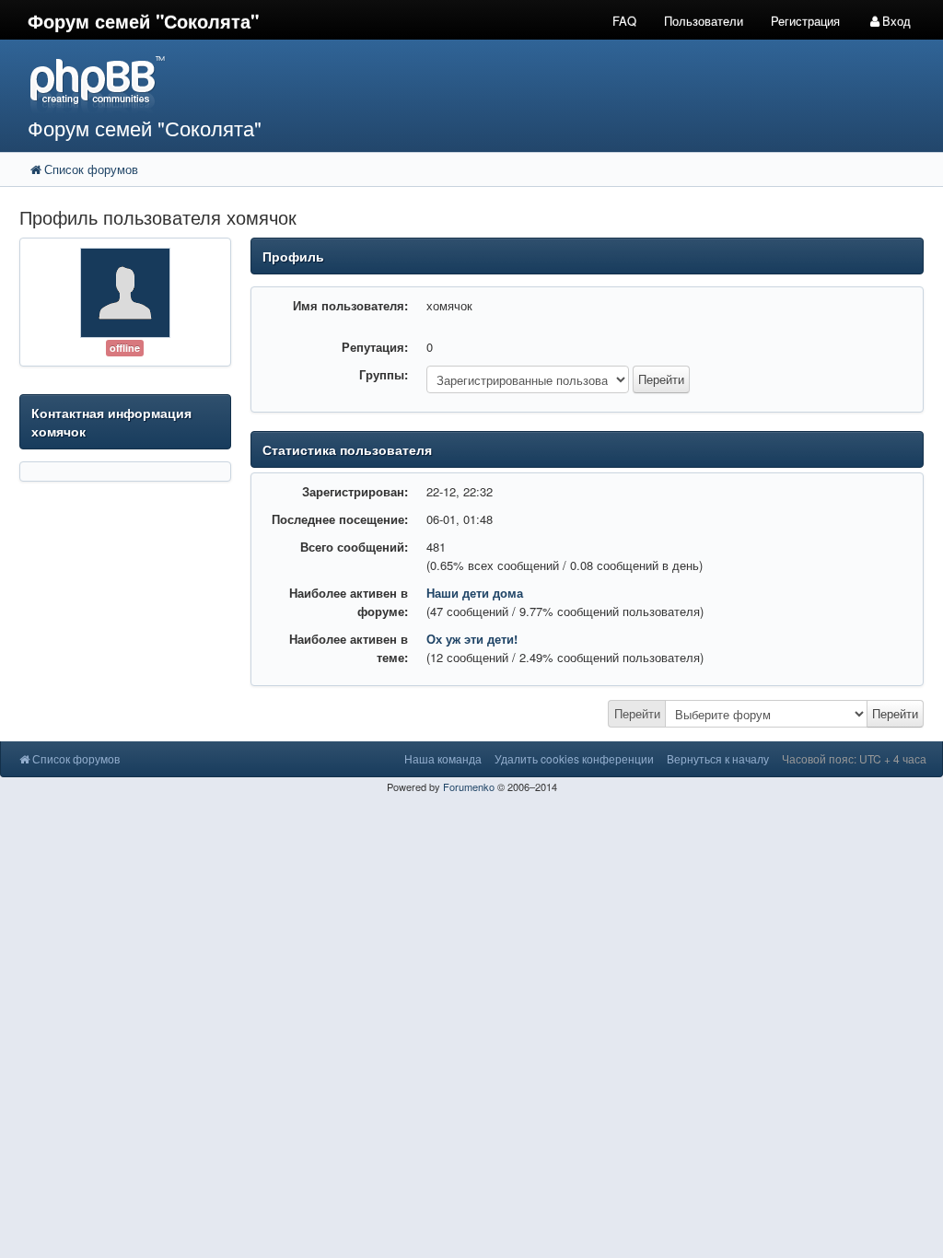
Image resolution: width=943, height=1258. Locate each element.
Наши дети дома (474, 592)
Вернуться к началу (718, 758)
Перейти (637, 713)
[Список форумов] (353, 83)
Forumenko (469, 786)
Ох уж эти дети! (472, 638)
